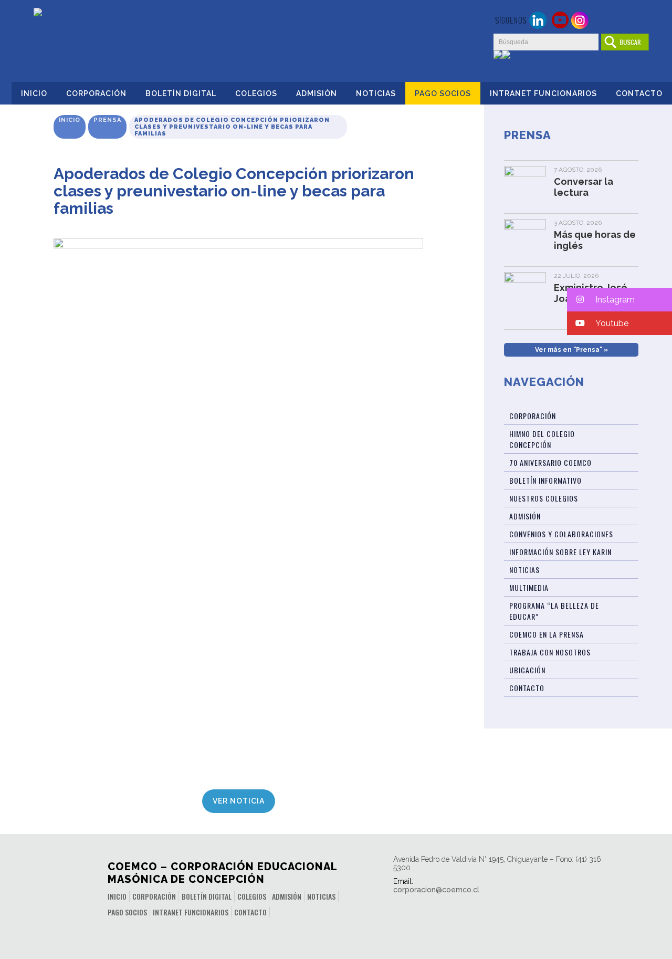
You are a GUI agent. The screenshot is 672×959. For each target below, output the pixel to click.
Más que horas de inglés (595, 240)
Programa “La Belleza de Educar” (554, 611)
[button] (619, 299)
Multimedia (529, 587)
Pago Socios (443, 93)
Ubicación (527, 669)
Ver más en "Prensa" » (571, 349)
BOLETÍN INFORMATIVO (545, 480)
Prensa (107, 120)
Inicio (34, 93)
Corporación (96, 93)
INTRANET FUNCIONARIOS (543, 93)
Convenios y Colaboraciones (561, 533)
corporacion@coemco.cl (436, 889)
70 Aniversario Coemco (550, 462)
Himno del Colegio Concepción (542, 439)
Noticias (376, 93)
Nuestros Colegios (543, 498)
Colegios (256, 93)
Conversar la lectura (583, 187)
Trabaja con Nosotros (550, 652)
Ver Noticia (239, 801)
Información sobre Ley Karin (560, 551)
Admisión (316, 93)
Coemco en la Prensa (546, 634)
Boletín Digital (180, 93)
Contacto (639, 93)
